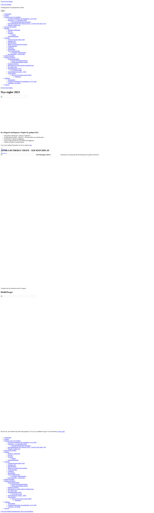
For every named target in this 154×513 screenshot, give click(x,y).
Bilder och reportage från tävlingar (17, 44)
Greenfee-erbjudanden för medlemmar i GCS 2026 (22, 18)
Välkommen (7, 14)
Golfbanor (11, 47)
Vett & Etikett (12, 73)
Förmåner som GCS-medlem (12, 17)
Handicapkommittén (13, 59)
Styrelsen (10, 33)
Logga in (6, 84)
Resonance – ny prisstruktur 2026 (17, 20)
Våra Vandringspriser (14, 51)
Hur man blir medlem (10, 27)
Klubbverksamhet (9, 56)
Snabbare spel (12, 41)
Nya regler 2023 (12, 67)
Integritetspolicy (16, 511)
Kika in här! (61, 431)
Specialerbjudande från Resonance (21, 22)
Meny (2, 10)
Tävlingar (7, 38)
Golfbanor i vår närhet (14, 83)
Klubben (6, 28)
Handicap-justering (13, 64)
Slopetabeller (11, 49)
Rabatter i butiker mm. (14, 25)
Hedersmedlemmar (13, 36)
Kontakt (6, 15)
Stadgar (13, 35)
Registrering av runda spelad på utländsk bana (21, 65)
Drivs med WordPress (27, 511)
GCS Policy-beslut (16, 70)
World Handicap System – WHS (17, 72)
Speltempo (18, 76)
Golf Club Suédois (6, 4)
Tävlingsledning (12, 46)
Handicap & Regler (9, 57)
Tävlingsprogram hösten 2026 (16, 39)
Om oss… (11, 31)
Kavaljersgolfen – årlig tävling (16, 54)
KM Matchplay (12, 43)
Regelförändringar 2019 (14, 68)
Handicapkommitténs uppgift (19, 62)
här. (31, 145)
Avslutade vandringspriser (18, 52)
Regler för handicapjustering (19, 60)
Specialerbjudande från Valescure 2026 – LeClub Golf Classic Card (27, 23)
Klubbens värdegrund (14, 30)
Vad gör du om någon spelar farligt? (21, 75)
